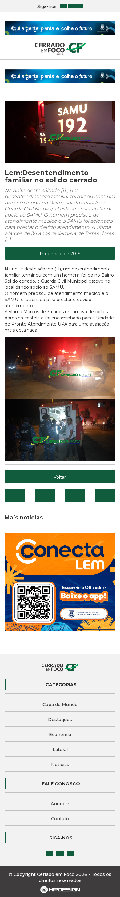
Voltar (60, 477)
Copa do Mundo (60, 704)
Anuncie (60, 803)
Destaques (60, 719)
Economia (60, 734)
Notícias (60, 764)
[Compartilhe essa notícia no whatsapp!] (105, 495)
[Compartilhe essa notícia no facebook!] (15, 495)
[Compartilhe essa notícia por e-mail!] (75, 495)
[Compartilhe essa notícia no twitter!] (45, 495)
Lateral (60, 749)
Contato (60, 818)
